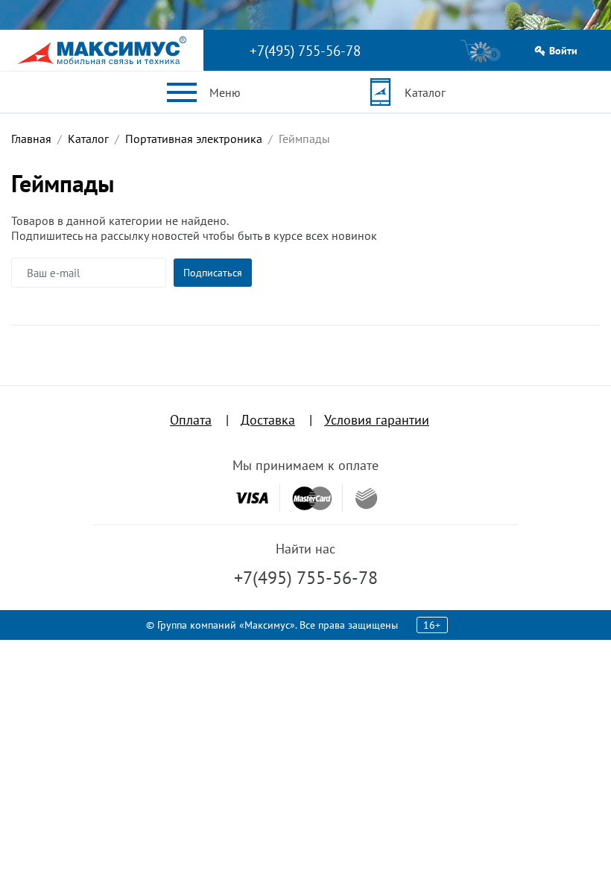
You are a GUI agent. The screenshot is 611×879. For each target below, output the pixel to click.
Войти (563, 51)
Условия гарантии (376, 419)
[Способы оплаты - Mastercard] (312, 498)
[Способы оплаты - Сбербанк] (366, 498)
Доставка (268, 419)
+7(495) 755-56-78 (305, 51)
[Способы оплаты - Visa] (252, 498)
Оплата (191, 419)
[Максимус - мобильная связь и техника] (101, 50)
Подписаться (212, 272)
